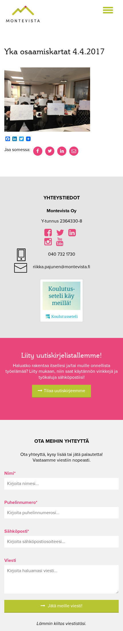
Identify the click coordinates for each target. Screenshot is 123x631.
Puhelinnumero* (20, 502)
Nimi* (10, 473)
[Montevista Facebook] (48, 234)
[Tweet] (49, 151)
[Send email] (73, 151)
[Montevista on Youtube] (60, 243)
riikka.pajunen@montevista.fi (61, 267)
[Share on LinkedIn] (61, 151)
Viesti (10, 560)
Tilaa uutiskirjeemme (64, 391)
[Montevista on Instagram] (48, 243)
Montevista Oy (23, 14)
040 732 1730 (61, 254)
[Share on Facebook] (37, 151)
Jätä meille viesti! (64, 606)
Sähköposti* (16, 531)
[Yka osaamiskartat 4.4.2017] (47, 99)
